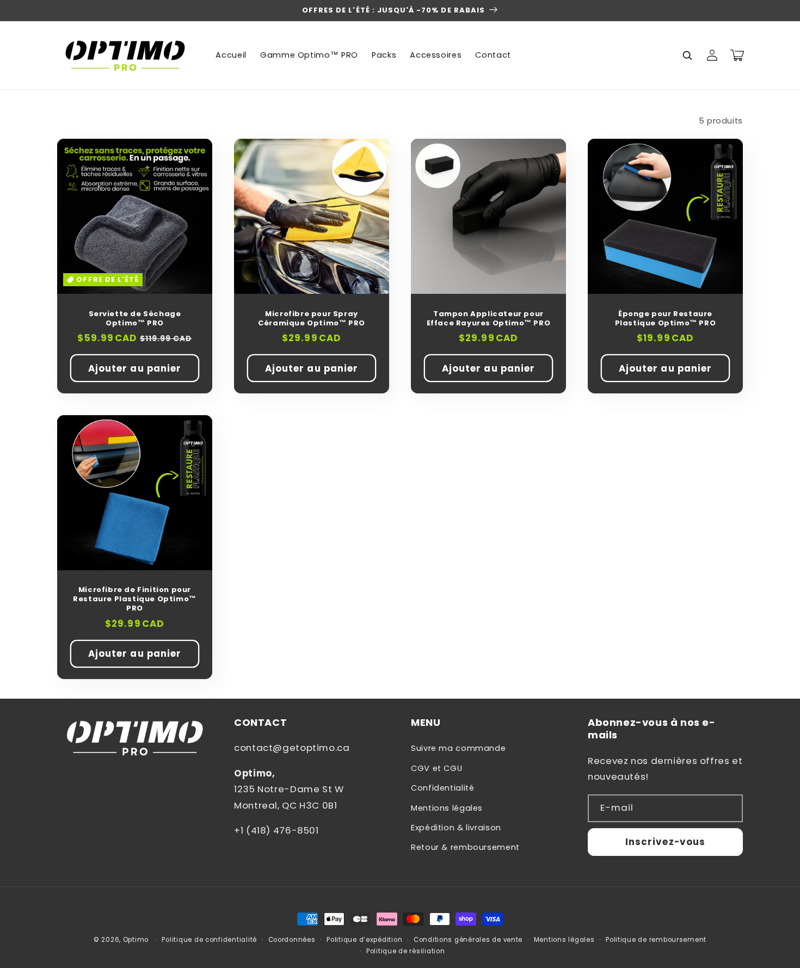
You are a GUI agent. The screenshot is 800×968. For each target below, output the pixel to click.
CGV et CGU (436, 768)
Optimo (136, 939)
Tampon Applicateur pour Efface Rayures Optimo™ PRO (489, 319)
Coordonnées (292, 939)
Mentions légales (447, 808)
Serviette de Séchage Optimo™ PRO (135, 319)
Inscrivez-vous (665, 841)
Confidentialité (442, 787)
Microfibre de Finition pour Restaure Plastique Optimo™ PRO (134, 599)
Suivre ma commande (458, 748)
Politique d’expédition (364, 939)
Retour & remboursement (465, 847)
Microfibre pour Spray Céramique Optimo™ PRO (311, 319)
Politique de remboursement (656, 939)
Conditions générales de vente (468, 939)
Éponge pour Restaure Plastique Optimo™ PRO (665, 319)
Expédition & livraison (456, 827)
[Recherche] (686, 54)
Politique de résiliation (405, 951)
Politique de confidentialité (209, 939)
